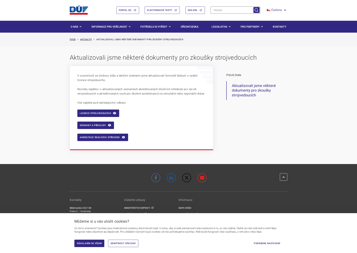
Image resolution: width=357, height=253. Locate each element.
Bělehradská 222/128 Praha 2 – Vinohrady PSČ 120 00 (80, 211)
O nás (74, 26)
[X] (186, 177)
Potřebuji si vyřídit (153, 26)
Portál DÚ (125, 10)
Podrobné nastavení (267, 243)
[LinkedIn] (171, 177)
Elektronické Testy (159, 10)
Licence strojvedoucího (95, 113)
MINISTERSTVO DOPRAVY (137, 208)
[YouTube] (202, 177)
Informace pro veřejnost (109, 26)
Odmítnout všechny (123, 243)
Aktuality (86, 39)
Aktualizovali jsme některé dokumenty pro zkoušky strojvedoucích (254, 90)
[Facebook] (155, 177)
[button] (276, 10)
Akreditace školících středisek (100, 137)
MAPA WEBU (184, 208)
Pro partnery (250, 26)
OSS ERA (192, 10)
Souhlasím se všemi (89, 243)
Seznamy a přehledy (93, 125)
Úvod (73, 39)
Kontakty (279, 26)
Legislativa (219, 26)
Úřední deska (189, 26)
